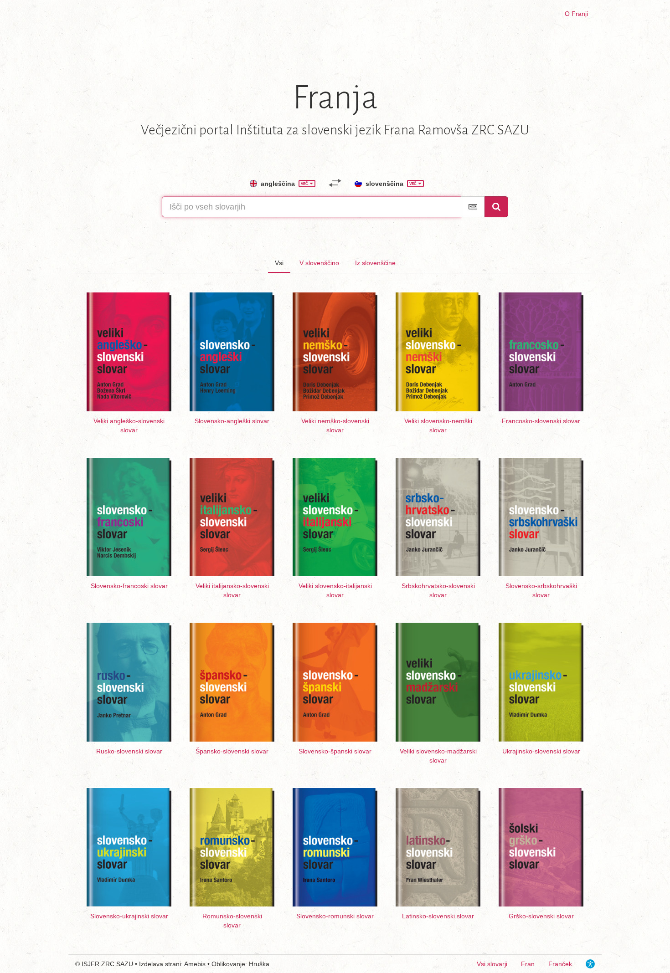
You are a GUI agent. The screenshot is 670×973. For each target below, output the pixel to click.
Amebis (195, 964)
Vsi (279, 262)
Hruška (259, 964)
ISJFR (90, 964)
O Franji (576, 13)
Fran (528, 964)
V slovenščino (319, 262)
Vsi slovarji (492, 964)
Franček (560, 964)
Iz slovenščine (375, 262)
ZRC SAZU (117, 964)
